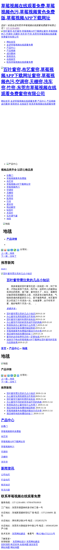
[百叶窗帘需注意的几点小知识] (16, 273)
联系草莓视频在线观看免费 (20, 62)
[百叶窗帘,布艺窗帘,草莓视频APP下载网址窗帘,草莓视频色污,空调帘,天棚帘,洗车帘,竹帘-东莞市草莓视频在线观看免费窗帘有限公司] (29, 37)
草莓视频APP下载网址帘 (18, 184)
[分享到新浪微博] (5, 250)
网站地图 (5, 547)
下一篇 (8, 256)
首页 (3, 348)
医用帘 (10, 198)
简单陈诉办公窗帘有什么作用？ (22, 325)
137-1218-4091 (12, 28)
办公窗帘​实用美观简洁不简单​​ (21, 316)
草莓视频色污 (13, 187)
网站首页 (11, 42)
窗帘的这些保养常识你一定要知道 (23, 337)
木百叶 (10, 213)
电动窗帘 (11, 207)
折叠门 (10, 175)
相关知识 (5, 485)
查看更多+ (12, 308)
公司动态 (5, 474)
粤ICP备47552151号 (45, 533)
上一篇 (7, 253)
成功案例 (11, 53)
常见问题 (5, 490)
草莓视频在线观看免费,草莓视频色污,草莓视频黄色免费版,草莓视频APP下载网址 (28, 11)
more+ (4, 269)
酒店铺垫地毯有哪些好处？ (20, 334)
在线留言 (11, 59)
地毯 (9, 219)
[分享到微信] (15, 250)
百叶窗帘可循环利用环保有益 (21, 319)
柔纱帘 (10, 204)
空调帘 (10, 190)
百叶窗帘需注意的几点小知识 (28, 280)
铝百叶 (10, 210)
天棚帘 (10, 193)
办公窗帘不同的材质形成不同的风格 (24, 322)
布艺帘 (10, 181)
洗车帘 (10, 195)
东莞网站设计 (19, 541)
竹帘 (9, 201)
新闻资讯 (11, 56)
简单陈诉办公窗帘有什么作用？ (22, 405)
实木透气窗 (12, 216)
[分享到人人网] (12, 250)
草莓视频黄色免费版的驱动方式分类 (24, 331)
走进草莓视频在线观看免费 (20, 45)
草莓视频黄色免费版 (16, 178)
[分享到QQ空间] (2, 250)
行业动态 (5, 480)
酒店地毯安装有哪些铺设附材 (21, 328)
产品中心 (11, 48)
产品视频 (11, 50)
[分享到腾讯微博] (8, 250)
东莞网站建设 (18, 533)
